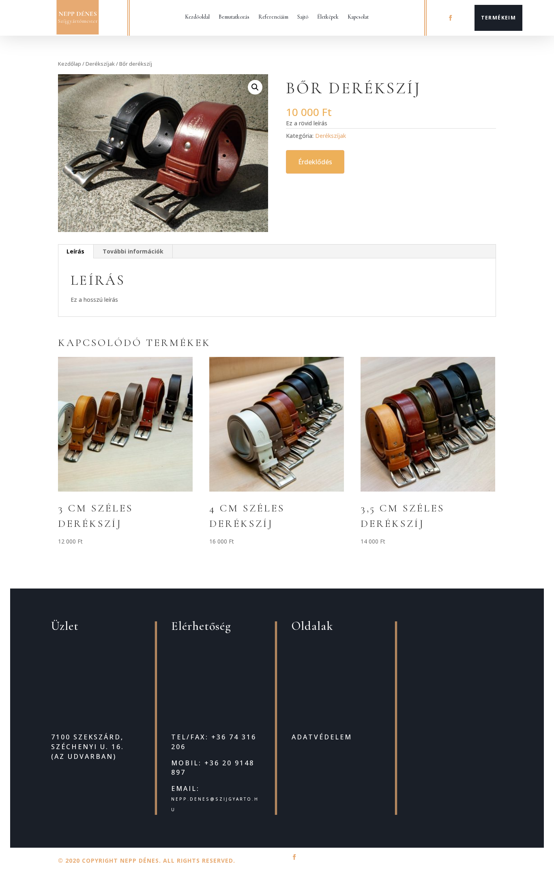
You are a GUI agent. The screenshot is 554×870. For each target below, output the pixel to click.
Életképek (328, 16)
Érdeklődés (315, 161)
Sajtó (302, 16)
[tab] (76, 251)
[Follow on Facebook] (450, 18)
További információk (133, 251)
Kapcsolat (358, 16)
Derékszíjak (100, 63)
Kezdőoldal (197, 16)
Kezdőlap (69, 63)
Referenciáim (273, 16)
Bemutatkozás (234, 16)
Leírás (75, 251)
